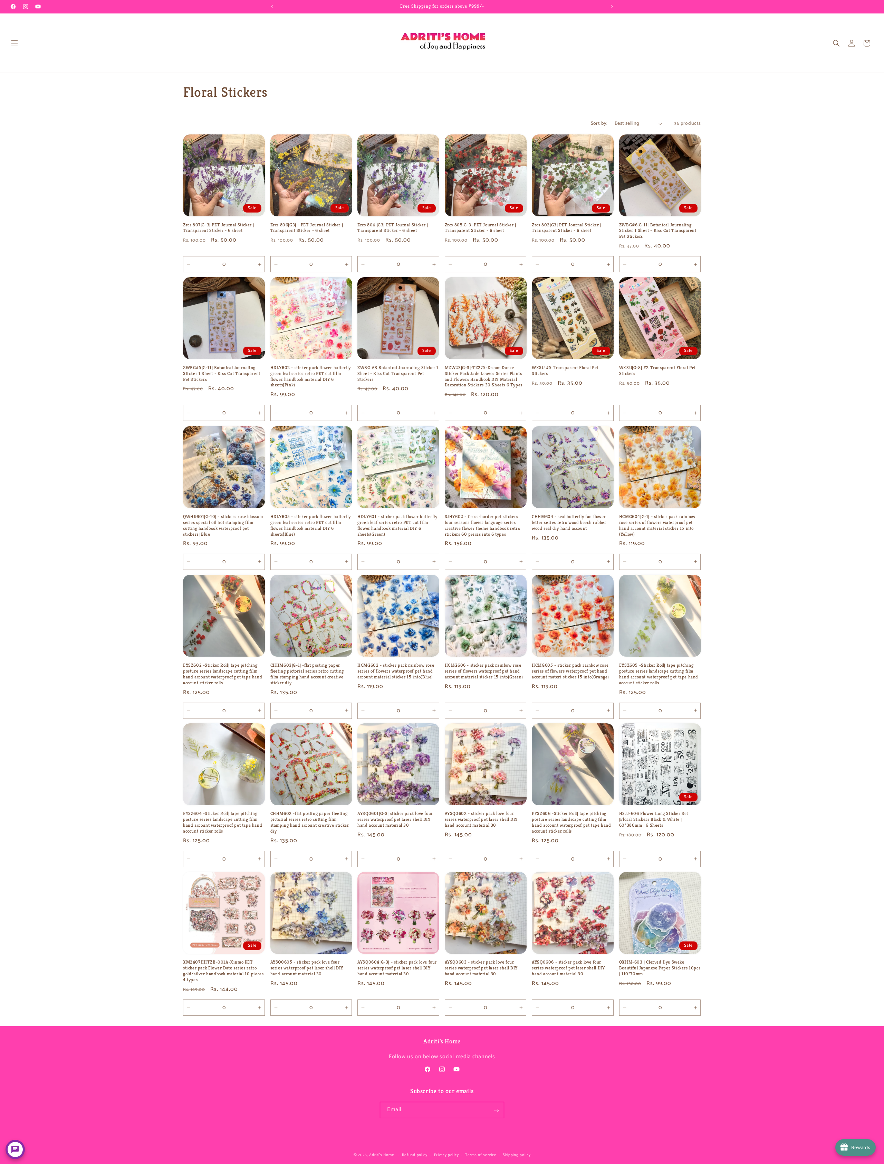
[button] (14, 43)
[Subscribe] (496, 1110)
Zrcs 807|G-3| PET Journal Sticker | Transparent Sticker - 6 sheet (218, 228)
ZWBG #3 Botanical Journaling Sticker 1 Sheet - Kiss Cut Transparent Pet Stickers (398, 373)
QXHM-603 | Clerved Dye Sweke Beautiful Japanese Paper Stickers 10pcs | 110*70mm (659, 968)
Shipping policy (517, 1155)
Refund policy (414, 1155)
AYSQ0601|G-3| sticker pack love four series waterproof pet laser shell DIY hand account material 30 (395, 819)
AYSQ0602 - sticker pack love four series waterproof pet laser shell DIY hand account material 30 (481, 819)
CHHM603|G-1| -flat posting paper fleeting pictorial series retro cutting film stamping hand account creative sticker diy (307, 673)
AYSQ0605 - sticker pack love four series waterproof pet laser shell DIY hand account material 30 (306, 968)
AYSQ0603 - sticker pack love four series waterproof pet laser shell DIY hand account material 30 (481, 968)
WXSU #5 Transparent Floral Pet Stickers (565, 370)
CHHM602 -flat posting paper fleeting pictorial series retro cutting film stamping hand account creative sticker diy (309, 822)
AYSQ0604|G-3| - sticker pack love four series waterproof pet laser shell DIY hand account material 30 (397, 968)
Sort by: (599, 124)
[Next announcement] (611, 6)
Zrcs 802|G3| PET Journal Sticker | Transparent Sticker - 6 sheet (566, 228)
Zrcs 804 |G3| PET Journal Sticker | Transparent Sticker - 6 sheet (392, 228)
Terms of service (480, 1155)
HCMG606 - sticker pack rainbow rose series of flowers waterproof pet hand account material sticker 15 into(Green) (484, 670)
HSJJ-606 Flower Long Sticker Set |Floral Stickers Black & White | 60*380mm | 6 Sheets (653, 819)
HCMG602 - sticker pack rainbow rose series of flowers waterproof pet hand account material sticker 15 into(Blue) (395, 670)
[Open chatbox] (15, 1149)
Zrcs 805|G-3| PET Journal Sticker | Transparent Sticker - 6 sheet (480, 228)
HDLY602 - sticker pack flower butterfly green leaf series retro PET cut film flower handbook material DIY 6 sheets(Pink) (310, 376)
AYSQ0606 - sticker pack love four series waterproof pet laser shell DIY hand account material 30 (568, 968)
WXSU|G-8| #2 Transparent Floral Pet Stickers (657, 370)
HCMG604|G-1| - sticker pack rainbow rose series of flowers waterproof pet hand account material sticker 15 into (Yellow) (657, 525)
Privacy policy (446, 1155)
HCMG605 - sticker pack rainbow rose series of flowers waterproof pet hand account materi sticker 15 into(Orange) (570, 670)
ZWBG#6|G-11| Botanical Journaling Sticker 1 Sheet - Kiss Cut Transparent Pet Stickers (657, 231)
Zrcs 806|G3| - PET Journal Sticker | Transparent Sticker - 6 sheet (306, 228)
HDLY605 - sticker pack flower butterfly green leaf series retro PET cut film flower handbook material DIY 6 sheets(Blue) (310, 525)
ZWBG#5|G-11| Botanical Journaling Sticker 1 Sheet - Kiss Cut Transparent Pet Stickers (221, 373)
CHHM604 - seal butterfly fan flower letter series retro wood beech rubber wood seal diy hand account (569, 522)
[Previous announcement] (272, 6)
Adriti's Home (381, 1155)
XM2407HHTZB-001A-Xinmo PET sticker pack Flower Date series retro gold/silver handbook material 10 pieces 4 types (223, 971)
